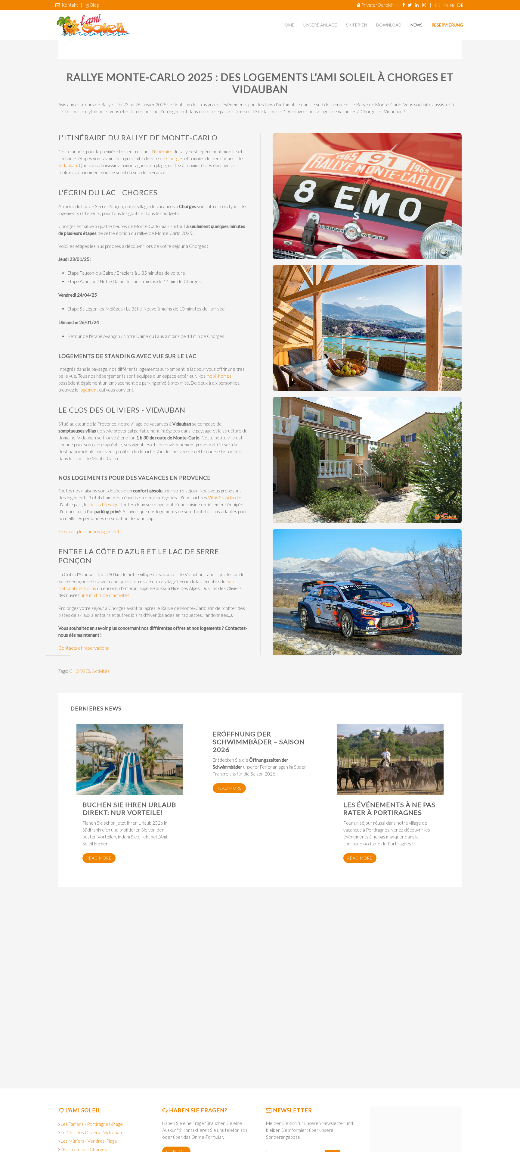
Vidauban (67, 165)
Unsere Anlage (320, 24)
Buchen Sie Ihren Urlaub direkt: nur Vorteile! (129, 808)
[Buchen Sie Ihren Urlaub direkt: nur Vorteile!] (129, 759)
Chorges (174, 158)
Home (288, 24)
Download (388, 24)
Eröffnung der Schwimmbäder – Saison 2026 (259, 742)
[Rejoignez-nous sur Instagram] (424, 5)
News (416, 24)
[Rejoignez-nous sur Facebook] (403, 5)
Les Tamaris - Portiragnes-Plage (92, 1124)
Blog (94, 5)
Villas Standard (223, 497)
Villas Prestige (105, 504)
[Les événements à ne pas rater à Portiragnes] (390, 759)
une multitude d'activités (105, 595)
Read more (99, 858)
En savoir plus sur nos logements (90, 531)
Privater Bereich (377, 5)
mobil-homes (218, 376)
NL (453, 5)
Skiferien (356, 24)
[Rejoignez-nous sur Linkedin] (417, 5)
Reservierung (447, 24)
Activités (101, 671)
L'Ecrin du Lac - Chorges (84, 1149)
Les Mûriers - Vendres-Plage (89, 1141)
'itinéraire (162, 151)
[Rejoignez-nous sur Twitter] (410, 5)
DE (460, 5)
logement (88, 389)
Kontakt (70, 5)
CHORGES (79, 671)
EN (445, 5)
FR (438, 5)
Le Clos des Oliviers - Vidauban (91, 1132)
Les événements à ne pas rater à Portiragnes (389, 808)
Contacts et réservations (83, 648)
